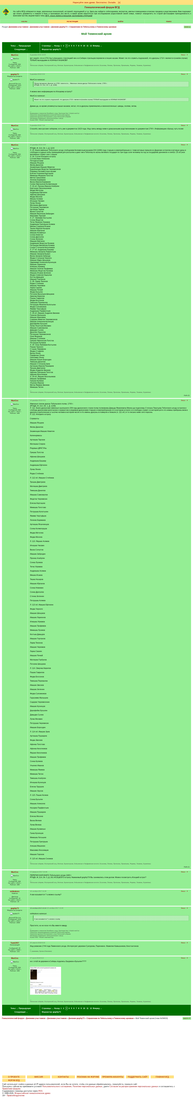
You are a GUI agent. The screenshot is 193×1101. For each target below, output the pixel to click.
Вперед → (97, 46)
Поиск (168, 21)
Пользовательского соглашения (56, 1086)
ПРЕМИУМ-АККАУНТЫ (112, 1077)
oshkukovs (14, 891)
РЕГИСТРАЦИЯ (72, 21)
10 (84, 46)
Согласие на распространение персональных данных (133, 1086)
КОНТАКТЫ (63, 1077)
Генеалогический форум (13, 1018)
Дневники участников (18, 27)
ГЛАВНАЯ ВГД (162, 1077)
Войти (120, 21)
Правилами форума (11, 1089)
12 (91, 46)
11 (88, 46)
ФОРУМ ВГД (14, 1080)
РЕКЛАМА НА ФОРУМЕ (88, 1077)
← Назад (56, 46)
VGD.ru (24, 21)
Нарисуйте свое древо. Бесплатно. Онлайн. (94, 2)
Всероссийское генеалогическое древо (32, 1093)
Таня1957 (15, 943)
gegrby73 (57, 49)
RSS (40, 1091)
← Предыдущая (23, 46)
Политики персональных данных (87, 1086)
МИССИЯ (38, 1077)
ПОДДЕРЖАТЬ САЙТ (137, 1077)
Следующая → (21, 49)
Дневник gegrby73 (59, 27)
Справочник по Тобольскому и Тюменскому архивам (92, 27)
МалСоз (14, 55)
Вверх (183, 55)
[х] (119, 2)
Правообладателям (15, 1095)
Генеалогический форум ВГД (102, 7)
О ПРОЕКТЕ (14, 1077)
